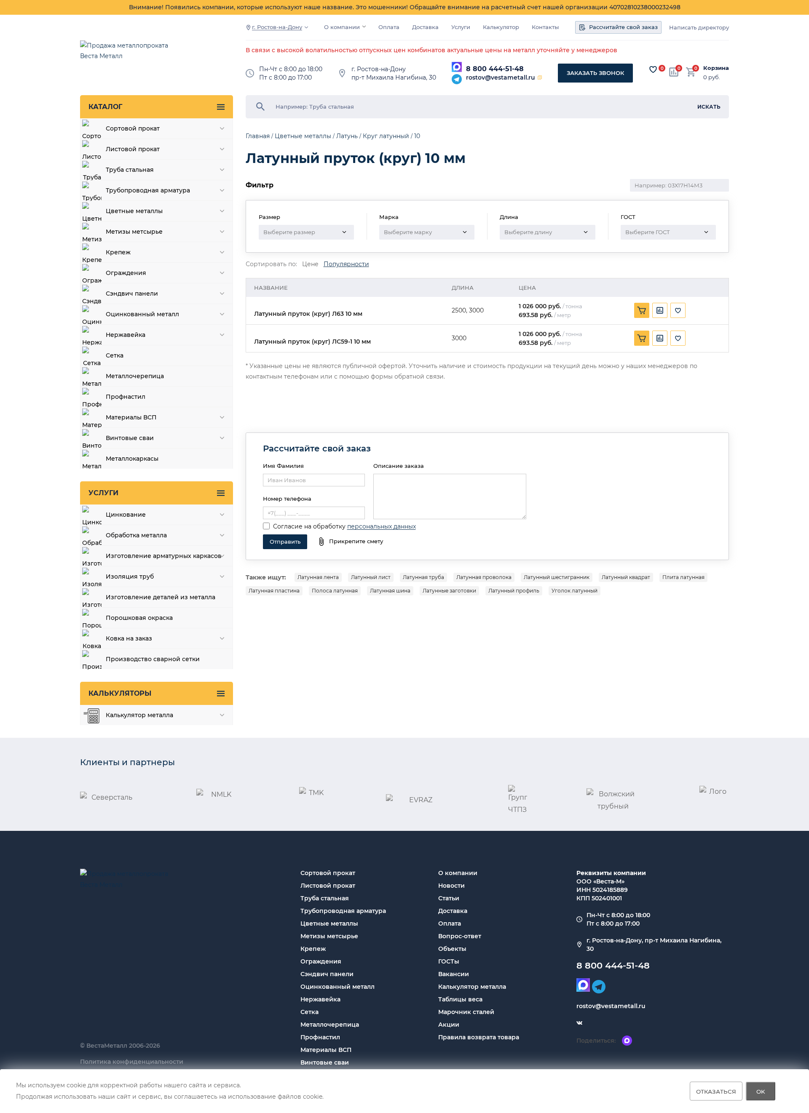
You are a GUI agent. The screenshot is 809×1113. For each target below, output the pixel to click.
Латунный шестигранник (556, 577)
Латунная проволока (484, 577)
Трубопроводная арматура (343, 911)
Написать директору (699, 27)
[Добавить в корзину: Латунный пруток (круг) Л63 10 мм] (641, 310)
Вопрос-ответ (459, 936)
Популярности (346, 264)
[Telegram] (457, 79)
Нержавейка (320, 999)
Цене (310, 264)
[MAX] (457, 67)
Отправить (285, 541)
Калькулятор (501, 27)
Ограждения (320, 961)
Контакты (545, 27)
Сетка (309, 1012)
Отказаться (716, 1091)
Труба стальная (324, 898)
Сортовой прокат (327, 873)
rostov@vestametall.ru (500, 77)
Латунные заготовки (449, 590)
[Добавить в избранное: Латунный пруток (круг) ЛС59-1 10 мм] (678, 338)
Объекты (452, 949)
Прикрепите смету (356, 541)
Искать (709, 107)
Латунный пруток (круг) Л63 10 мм (308, 314)
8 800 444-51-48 (495, 69)
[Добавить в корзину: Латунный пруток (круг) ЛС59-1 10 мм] (641, 338)
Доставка (425, 27)
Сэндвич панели (327, 974)
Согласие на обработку (309, 526)
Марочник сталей (466, 1012)
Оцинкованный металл (337, 986)
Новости (451, 885)
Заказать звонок (595, 72)
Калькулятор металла (472, 986)
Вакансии (453, 974)
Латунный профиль (513, 590)
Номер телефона (287, 498)
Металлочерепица (329, 1024)
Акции (448, 1024)
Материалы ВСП (325, 1050)
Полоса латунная (335, 590)
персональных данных (381, 526)
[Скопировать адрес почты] (540, 77)
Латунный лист (371, 577)
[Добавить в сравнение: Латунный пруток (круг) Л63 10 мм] (659, 310)
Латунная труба (423, 577)
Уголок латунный (574, 590)
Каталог (105, 107)
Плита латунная (683, 577)
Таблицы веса (460, 999)
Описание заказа (398, 465)
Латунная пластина (274, 590)
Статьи (448, 898)
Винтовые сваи (324, 1062)
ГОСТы (448, 961)
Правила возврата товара (478, 1037)
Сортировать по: (271, 264)
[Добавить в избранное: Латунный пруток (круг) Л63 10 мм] (678, 310)
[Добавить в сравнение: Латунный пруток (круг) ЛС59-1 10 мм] (659, 338)
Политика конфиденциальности (131, 1061)
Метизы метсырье (329, 936)
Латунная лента (318, 577)
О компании (342, 27)
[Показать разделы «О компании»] (364, 26)
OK (760, 1091)
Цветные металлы (329, 923)
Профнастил (320, 1037)
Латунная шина (390, 590)
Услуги (460, 27)
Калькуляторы (119, 693)
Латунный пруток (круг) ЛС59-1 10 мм (312, 341)
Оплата (388, 27)
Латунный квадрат (626, 577)
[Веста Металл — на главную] (128, 54)
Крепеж (313, 949)
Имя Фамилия (283, 465)
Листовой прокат (327, 885)
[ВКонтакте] (579, 1023)
